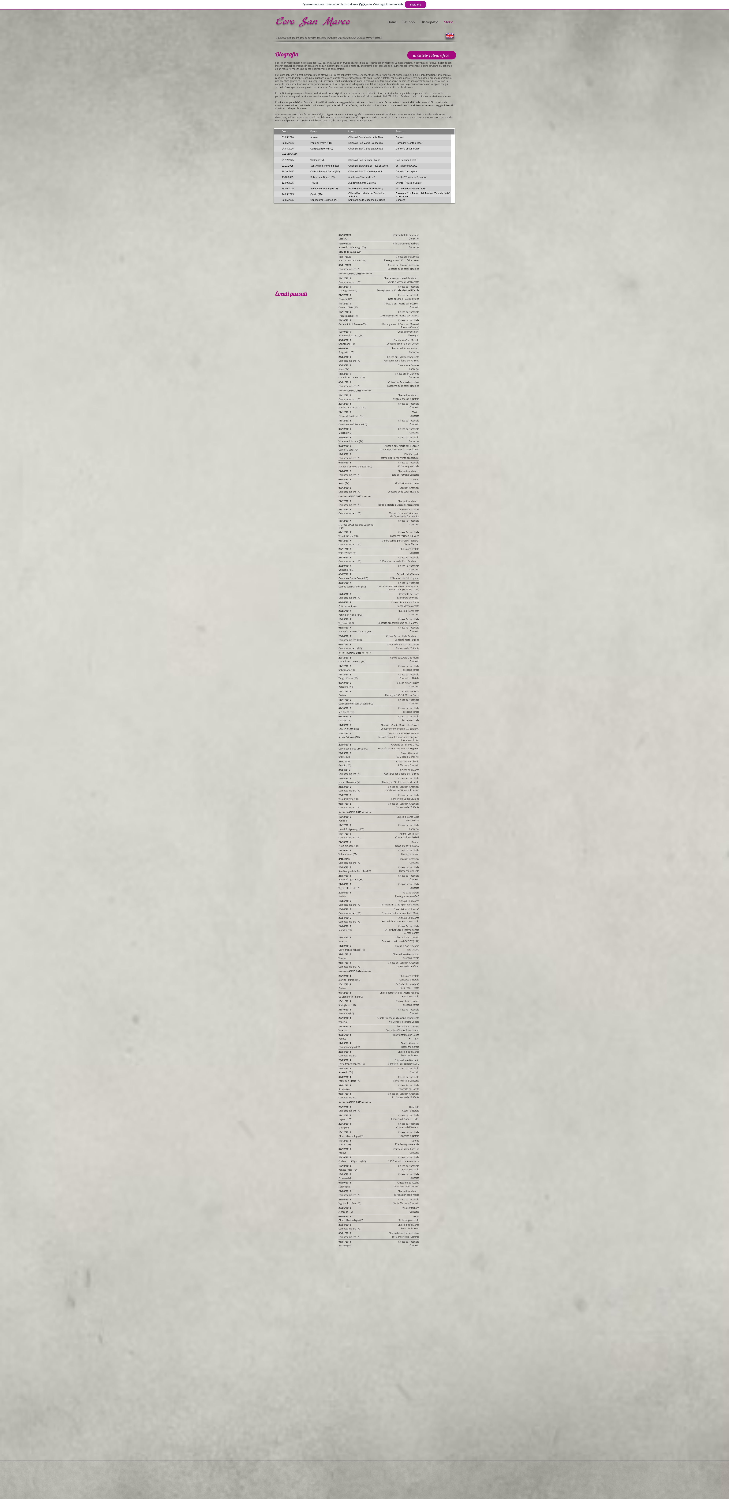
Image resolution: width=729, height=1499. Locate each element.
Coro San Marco (315, 21)
